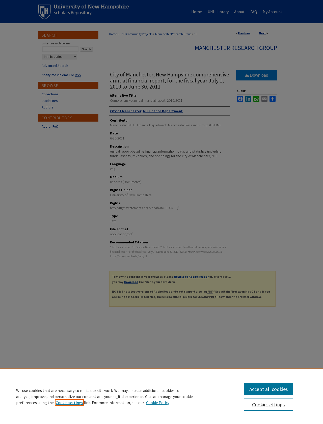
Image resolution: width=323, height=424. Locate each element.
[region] (161, 396)
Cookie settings (69, 402)
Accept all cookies (268, 389)
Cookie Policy (157, 402)
